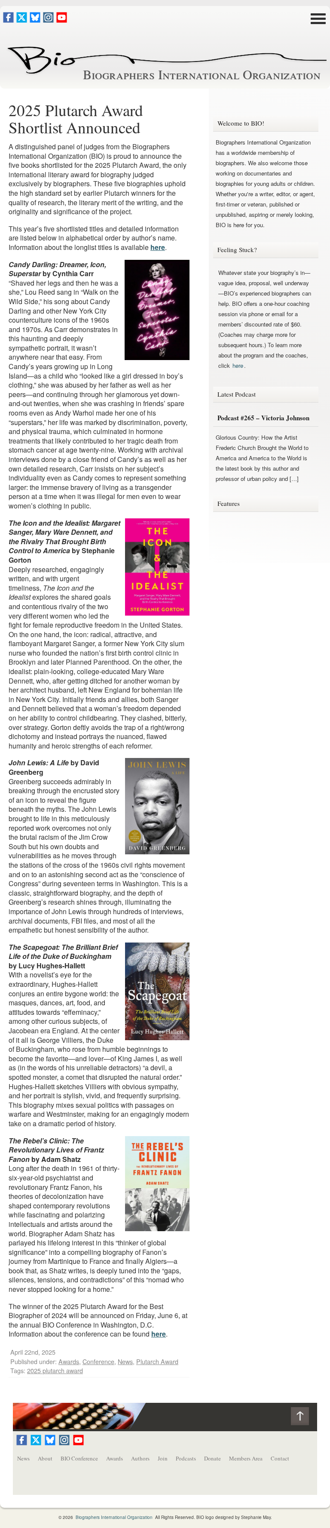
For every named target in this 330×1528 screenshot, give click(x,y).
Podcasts (186, 1458)
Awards (68, 1361)
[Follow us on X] (21, 20)
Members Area (246, 1458)
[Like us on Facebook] (8, 20)
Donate (212, 1458)
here (157, 247)
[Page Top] (304, 1418)
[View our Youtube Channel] (61, 20)
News (125, 1361)
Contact (280, 1458)
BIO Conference (79, 1458)
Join (163, 1458)
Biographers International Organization (202, 74)
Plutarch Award (157, 1361)
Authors (140, 1458)
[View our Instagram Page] (48, 20)
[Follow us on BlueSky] (35, 20)
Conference (98, 1361)
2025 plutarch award (55, 1370)
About (45, 1458)
